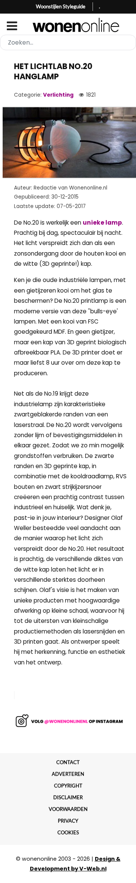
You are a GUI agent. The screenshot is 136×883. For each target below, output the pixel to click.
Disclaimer (68, 797)
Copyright (68, 786)
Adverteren (68, 774)
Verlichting (58, 95)
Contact (68, 762)
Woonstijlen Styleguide (60, 6)
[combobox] (68, 42)
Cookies (68, 832)
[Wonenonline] (68, 25)
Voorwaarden (68, 809)
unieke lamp (102, 223)
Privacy (68, 821)
